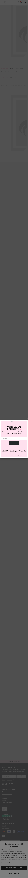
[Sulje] (27, 419)
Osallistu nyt (14, 443)
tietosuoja (12, 455)
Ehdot (7, 455)
